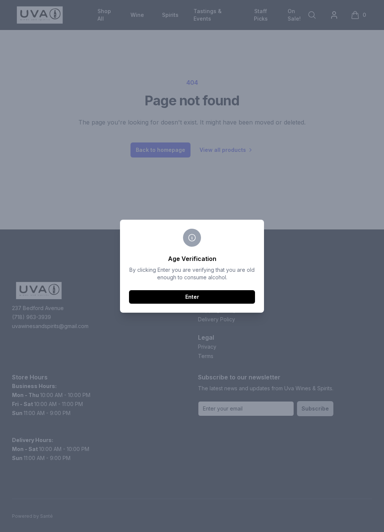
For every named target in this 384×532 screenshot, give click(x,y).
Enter (192, 297)
